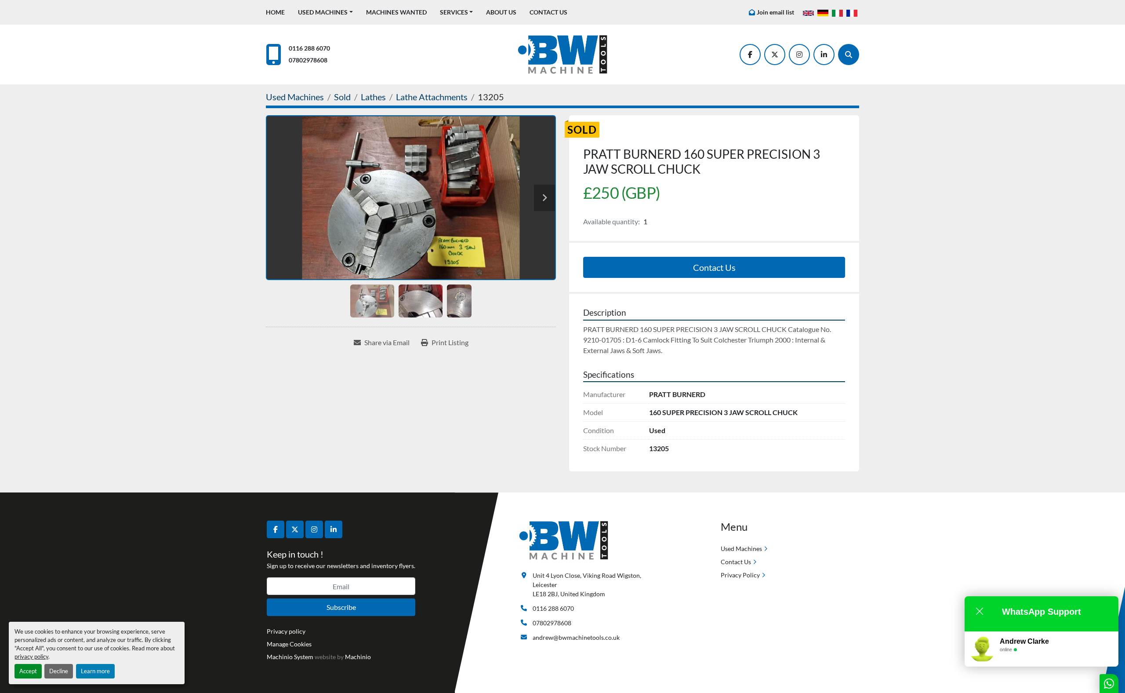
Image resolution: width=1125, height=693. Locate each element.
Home (275, 12)
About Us (501, 12)
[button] (325, 12)
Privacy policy (286, 631)
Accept (28, 671)
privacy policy (31, 656)
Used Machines (323, 12)
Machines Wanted (396, 12)
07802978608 (308, 60)
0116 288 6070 (309, 48)
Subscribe (341, 607)
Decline (58, 671)
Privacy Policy (740, 575)
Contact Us (548, 12)
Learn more (95, 671)
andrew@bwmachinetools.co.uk (576, 637)
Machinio (358, 656)
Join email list (775, 12)
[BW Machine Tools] (564, 539)
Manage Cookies (289, 644)
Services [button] (454, 12)
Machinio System (290, 656)
